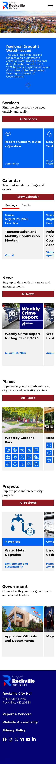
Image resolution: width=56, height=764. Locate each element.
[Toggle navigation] (50, 5)
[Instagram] (10, 739)
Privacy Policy (14, 730)
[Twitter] (16, 739)
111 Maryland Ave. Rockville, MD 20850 (16, 700)
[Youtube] (28, 739)
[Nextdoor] (22, 739)
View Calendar (28, 196)
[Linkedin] (34, 739)
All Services (28, 119)
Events (26, 205)
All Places (28, 398)
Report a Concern (16, 714)
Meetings (11, 205)
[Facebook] (4, 739)
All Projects (28, 502)
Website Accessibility (20, 722)
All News (28, 294)
